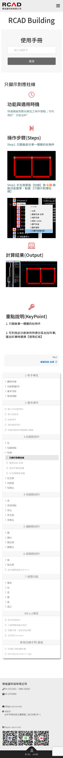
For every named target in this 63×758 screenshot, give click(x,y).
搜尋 (31, 61)
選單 (58, 6)
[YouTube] (41, 737)
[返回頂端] (31, 750)
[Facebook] (10, 737)
